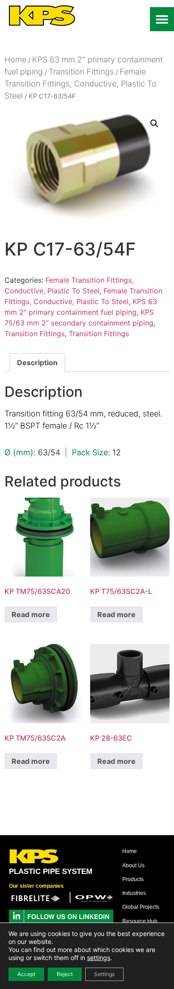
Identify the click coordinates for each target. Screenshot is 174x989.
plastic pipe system (50, 871)
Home (15, 59)
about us (133, 865)
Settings (104, 974)
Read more (31, 614)
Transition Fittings (81, 71)
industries (134, 893)
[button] (162, 19)
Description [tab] (37, 362)
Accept (26, 974)
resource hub (139, 921)
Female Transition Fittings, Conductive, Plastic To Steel (80, 83)
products (133, 879)
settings (98, 957)
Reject (65, 974)
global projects (140, 907)
